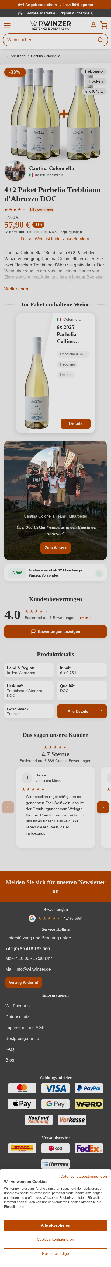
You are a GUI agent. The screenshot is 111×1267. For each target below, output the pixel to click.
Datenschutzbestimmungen (83, 1176)
